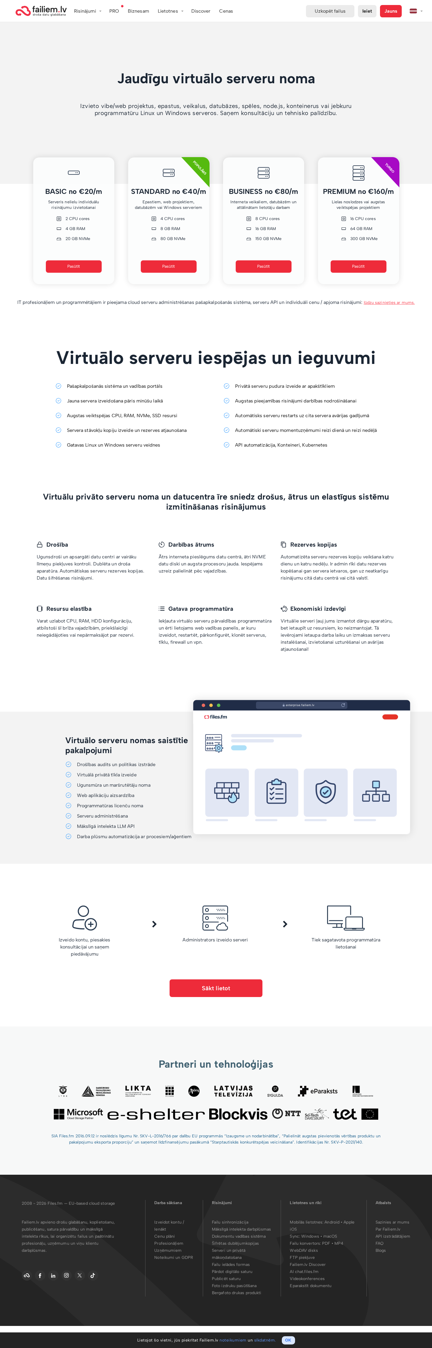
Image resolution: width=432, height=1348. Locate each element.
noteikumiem (233, 1340)
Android (332, 1222)
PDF (326, 1243)
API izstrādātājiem (393, 1236)
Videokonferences (307, 1278)
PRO (114, 11)
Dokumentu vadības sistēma (239, 1236)
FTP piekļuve (302, 1257)
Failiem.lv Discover (308, 1264)
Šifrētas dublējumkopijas (235, 1243)
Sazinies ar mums (393, 1222)
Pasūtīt (73, 266)
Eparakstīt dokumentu (310, 1285)
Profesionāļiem (168, 1243)
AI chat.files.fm (304, 1271)
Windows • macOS (319, 1236)
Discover (201, 11)
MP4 (338, 1243)
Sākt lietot (216, 988)
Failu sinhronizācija (230, 1222)
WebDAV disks (304, 1250)
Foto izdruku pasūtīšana (234, 1285)
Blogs (381, 1250)
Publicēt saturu (226, 1278)
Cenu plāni (164, 1236)
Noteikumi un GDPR (173, 1257)
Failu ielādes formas (231, 1264)
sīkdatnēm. (265, 1340)
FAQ (380, 1243)
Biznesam (138, 11)
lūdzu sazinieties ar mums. (389, 302)
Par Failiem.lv (388, 1229)
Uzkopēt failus (330, 11)
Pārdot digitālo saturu (232, 1271)
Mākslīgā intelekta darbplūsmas (241, 1229)
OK (288, 1340)
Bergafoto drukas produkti (237, 1292)
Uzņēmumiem (168, 1250)
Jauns (390, 11)
